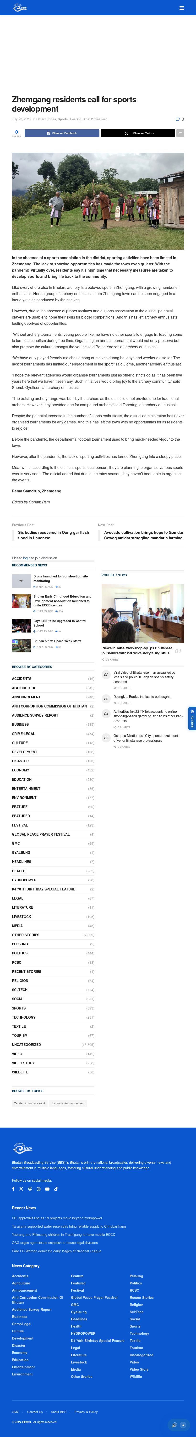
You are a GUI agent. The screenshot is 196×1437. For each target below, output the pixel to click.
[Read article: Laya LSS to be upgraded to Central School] (21, 625)
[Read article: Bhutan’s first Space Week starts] (21, 645)
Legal (17, 898)
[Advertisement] (98, 51)
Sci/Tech (19, 989)
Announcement (26, 697)
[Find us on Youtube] (47, 1189)
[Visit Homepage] (19, 7)
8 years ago (44, 631)
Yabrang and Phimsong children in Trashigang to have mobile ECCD (63, 1234)
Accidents (21, 678)
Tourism (19, 1035)
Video (17, 1053)
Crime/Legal (23, 733)
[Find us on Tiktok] (56, 1189)
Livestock (21, 916)
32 (59, 647)
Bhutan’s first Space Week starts (57, 641)
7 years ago (44, 647)
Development (24, 751)
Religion (20, 980)
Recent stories (26, 971)
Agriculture (24, 687)
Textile (19, 1026)
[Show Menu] (182, 7)
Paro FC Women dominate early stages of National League (56, 1251)
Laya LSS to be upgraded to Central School (59, 622)
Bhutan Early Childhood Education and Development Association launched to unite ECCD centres (62, 600)
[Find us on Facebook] (13, 1189)
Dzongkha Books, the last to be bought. (142, 696)
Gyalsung (21, 852)
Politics (19, 953)
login (26, 557)
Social (18, 998)
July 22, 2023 (21, 119)
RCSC (16, 962)
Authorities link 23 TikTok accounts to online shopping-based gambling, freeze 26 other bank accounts (148, 716)
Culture (20, 742)
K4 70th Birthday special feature (43, 889)
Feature (19, 806)
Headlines (21, 861)
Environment (24, 797)
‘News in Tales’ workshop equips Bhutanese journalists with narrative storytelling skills (137, 650)
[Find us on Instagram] (38, 1189)
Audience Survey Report (35, 715)
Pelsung (20, 943)
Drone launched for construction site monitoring (60, 578)
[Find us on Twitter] (21, 1189)
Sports (63, 119)
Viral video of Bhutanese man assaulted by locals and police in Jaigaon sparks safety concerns (144, 677)
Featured (21, 815)
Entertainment (26, 788)
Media (17, 925)
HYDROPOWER (24, 880)
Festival (20, 825)
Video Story (23, 1063)
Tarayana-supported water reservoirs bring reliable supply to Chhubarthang (69, 1226)
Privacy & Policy (86, 1411)
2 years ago (44, 586)
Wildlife (20, 1072)
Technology (23, 1017)
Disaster (20, 760)
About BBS (58, 1411)
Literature (22, 907)
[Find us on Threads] (30, 1189)
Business (20, 724)
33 (59, 586)
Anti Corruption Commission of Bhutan (49, 706)
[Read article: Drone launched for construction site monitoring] (21, 581)
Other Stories (46, 119)
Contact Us (35, 1411)
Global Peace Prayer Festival (41, 834)
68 (59, 631)
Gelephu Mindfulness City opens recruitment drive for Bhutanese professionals (146, 738)
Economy (20, 770)
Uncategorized (26, 1044)
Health (18, 870)
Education (22, 779)
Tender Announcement (29, 1103)
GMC (16, 843)
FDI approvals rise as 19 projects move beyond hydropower (57, 1217)
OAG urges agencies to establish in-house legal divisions (55, 1242)
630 (60, 611)
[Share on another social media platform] (180, 133)
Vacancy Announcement (68, 1103)
